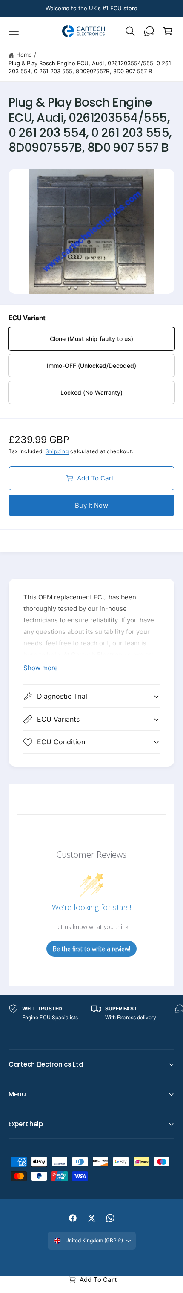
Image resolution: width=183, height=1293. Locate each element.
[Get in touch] (149, 31)
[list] (91, 1013)
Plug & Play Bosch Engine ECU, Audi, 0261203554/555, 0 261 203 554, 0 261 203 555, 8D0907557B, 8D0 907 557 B (90, 67)
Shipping (57, 451)
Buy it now (91, 505)
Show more (40, 668)
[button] (13, 31)
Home (24, 54)
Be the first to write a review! (91, 949)
